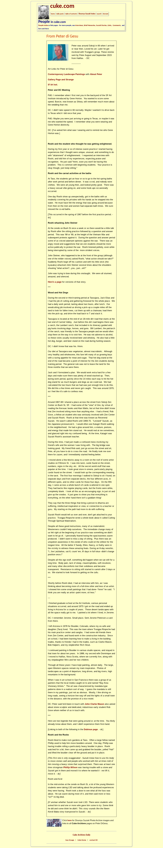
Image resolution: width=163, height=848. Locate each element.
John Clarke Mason (94, 704)
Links (109, 25)
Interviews (79, 25)
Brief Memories (89, 25)
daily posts (60, 14)
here (69, 820)
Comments (117, 25)
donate (105, 14)
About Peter (96, 74)
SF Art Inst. (53, 85)
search (99, 14)
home (53, 14)
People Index (43, 25)
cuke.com (62, 6)
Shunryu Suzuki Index (87, 14)
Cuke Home (82, 840)
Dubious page (91, 729)
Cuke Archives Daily (81, 835)
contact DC (94, 840)
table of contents (71, 14)
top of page (69, 840)
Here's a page (55, 282)
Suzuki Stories (101, 25)
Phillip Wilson (70, 767)
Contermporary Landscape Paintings (66, 74)
